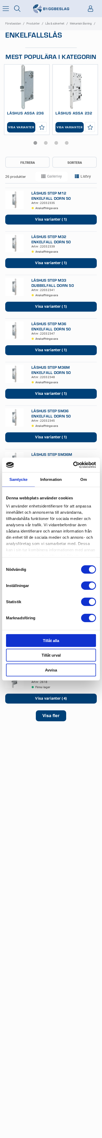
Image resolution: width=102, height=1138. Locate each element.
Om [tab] (83, 479)
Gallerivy (54, 176)
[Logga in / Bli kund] (90, 8)
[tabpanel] (27, 99)
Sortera (74, 162)
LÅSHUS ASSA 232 (73, 113)
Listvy (86, 176)
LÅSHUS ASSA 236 (25, 113)
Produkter (33, 23)
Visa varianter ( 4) (51, 698)
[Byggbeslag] (51, 9)
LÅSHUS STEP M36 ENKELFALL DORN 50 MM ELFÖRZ (51, 328)
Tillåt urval (51, 655)
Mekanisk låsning (81, 23)
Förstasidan (13, 23)
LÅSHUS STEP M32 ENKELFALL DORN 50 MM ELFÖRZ (51, 241)
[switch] (88, 585)
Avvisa (51, 670)
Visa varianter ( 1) (51, 219)
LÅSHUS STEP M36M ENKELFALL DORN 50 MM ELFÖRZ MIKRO (51, 372)
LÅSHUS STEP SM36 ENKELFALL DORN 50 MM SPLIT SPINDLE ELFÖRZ (51, 418)
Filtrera (27, 162)
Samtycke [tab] (18, 479)
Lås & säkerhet (54, 23)
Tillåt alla (51, 640)
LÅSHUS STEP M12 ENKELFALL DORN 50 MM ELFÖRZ (51, 198)
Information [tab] (51, 479)
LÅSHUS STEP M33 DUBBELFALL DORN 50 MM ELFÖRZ (52, 285)
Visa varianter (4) (21, 129)
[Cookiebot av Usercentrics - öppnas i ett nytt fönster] (73, 465)
